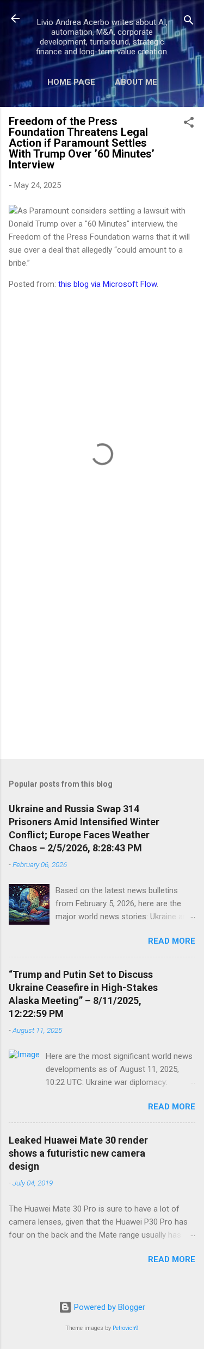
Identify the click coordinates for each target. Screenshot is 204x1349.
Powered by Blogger (108, 1307)
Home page (71, 82)
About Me (136, 82)
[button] (188, 124)
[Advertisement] (102, 665)
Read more (171, 941)
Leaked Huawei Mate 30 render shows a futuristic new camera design (78, 1153)
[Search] (188, 22)
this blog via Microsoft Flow (107, 284)
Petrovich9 (126, 1328)
